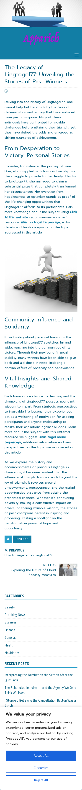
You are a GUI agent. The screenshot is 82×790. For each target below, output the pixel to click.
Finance (22, 539)
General (10, 637)
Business (10, 622)
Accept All (41, 755)
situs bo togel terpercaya (40, 222)
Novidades (12, 653)
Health (9, 645)
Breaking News (15, 615)
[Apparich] (41, 24)
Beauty (10, 607)
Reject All (41, 780)
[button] (76, 54)
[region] (41, 748)
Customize (41, 768)
